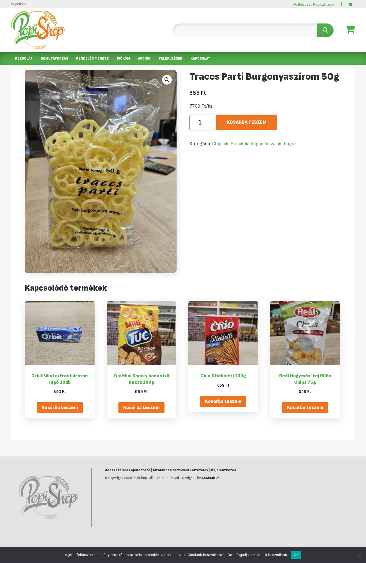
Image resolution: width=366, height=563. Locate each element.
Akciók (144, 58)
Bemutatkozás (54, 58)
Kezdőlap (24, 58)
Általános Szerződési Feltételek (180, 470)
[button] (167, 80)
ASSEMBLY (210, 478)
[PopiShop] (38, 30)
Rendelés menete (92, 58)
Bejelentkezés (223, 470)
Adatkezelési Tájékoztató (127, 470)
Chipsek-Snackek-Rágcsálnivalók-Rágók (254, 144)
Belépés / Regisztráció (315, 4)
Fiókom (123, 58)
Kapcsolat (200, 58)
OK (296, 555)
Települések (170, 58)
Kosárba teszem (247, 122)
